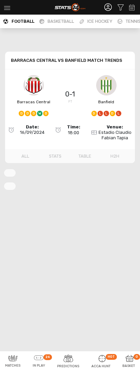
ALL (25, 156)
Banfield (106, 102)
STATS (55, 156)
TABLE (84, 156)
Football (23, 21)
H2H (114, 156)
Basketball (61, 21)
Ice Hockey (99, 21)
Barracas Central (33, 102)
